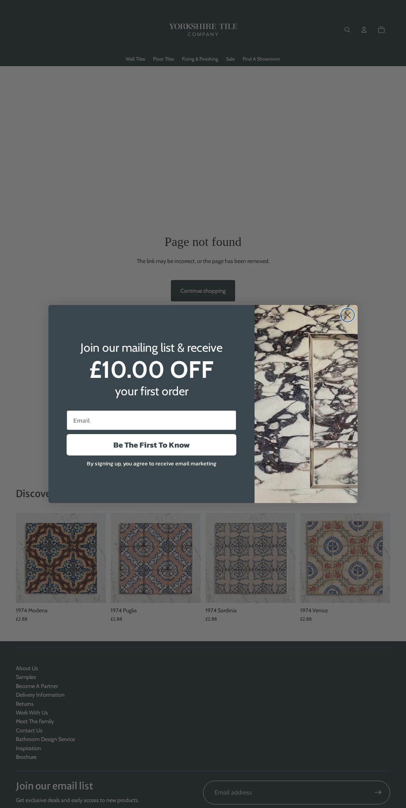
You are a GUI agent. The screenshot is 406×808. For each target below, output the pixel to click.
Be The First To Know (151, 445)
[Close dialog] (347, 315)
